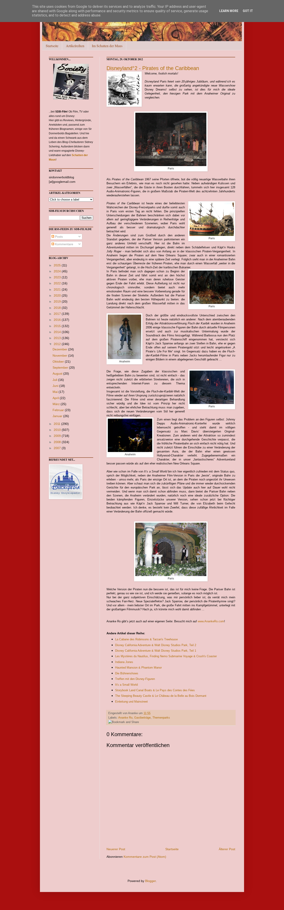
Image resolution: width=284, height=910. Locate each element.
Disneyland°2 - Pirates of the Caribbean (152, 68)
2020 (58, 295)
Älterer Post (227, 849)
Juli (55, 380)
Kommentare (63, 244)
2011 (57, 424)
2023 (58, 277)
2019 (58, 301)
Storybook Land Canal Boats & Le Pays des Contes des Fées (155, 690)
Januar (58, 416)
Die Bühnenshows (126, 673)
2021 (58, 289)
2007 (58, 448)
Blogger (150, 881)
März (57, 404)
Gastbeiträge (142, 717)
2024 (58, 271)
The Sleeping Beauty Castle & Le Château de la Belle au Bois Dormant (160, 695)
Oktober (59, 361)
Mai (56, 392)
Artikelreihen (75, 45)
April (56, 398)
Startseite (52, 45)
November (60, 355)
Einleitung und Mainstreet (131, 701)
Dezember (60, 349)
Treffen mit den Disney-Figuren (135, 679)
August (58, 373)
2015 (58, 326)
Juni (56, 386)
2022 (58, 283)
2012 (58, 344)
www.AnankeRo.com (211, 621)
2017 (58, 313)
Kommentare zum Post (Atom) (145, 856)
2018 (58, 307)
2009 (58, 436)
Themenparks (161, 717)
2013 (58, 338)
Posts (58, 236)
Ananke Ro (125, 717)
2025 (58, 265)
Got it (248, 11)
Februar (59, 410)
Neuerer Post (115, 849)
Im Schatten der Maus (107, 45)
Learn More (228, 11)
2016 (58, 319)
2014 (58, 332)
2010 (58, 430)
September (61, 367)
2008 (58, 442)
